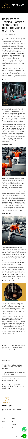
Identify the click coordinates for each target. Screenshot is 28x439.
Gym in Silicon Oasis (10, 58)
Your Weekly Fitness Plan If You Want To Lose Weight (18, 347)
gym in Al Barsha (20, 72)
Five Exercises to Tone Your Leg (6, 347)
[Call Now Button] (24, 436)
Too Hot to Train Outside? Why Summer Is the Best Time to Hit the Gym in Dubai (13, 386)
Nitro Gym (18, 5)
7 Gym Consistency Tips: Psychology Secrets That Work (13, 373)
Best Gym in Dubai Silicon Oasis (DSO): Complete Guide (12, 379)
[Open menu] (2, 10)
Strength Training (12, 34)
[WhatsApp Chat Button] (24, 429)
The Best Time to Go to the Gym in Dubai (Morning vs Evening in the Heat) (12, 366)
